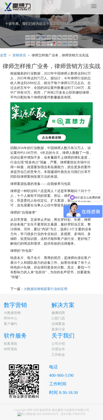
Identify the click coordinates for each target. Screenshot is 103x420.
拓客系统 (10, 343)
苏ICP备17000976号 (73, 414)
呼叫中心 (10, 318)
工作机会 (58, 354)
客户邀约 (10, 324)
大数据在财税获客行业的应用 (45, 289)
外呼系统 (10, 349)
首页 (3, 55)
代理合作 (58, 349)
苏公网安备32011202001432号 (40, 414)
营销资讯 (19, 55)
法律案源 (58, 324)
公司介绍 (58, 343)
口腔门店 (58, 318)
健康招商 (58, 313)
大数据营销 (12, 313)
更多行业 (58, 329)
